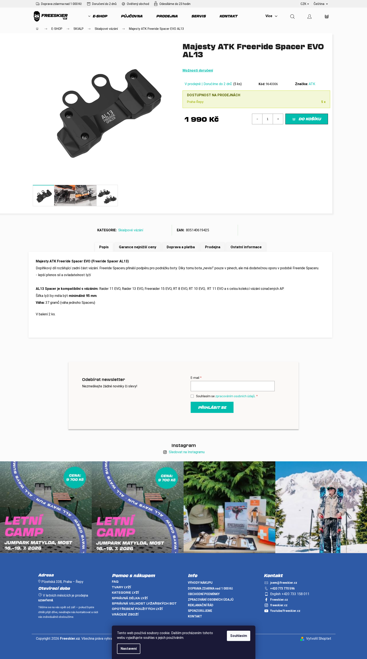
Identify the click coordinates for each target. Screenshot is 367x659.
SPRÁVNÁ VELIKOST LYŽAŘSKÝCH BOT (144, 603)
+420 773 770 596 (282, 588)
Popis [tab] (104, 247)
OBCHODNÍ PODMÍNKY (204, 594)
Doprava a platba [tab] (181, 247)
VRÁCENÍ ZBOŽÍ (125, 614)
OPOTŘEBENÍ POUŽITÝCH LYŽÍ (137, 608)
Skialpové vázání (130, 230)
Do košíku (309, 118)
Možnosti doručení (198, 70)
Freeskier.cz (279, 599)
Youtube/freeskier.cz (285, 610)
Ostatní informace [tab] (246, 247)
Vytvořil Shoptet (318, 638)
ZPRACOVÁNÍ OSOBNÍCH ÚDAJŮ (211, 599)
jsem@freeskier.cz (283, 582)
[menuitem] (97, 16)
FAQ (115, 581)
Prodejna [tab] (212, 247)
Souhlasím (238, 636)
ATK (312, 84)
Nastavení (129, 649)
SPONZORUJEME (200, 610)
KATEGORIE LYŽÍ (125, 592)
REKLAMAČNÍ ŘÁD (200, 605)
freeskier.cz (279, 605)
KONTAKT (195, 616)
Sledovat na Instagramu (187, 452)
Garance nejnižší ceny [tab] (137, 247)
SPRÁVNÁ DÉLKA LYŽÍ (130, 598)
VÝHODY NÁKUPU (200, 582)
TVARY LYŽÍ (121, 587)
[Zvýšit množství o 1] (278, 119)
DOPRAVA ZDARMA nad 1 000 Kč (210, 588)
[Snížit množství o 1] (257, 119)
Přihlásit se (212, 407)
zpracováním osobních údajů (235, 396)
